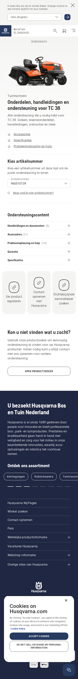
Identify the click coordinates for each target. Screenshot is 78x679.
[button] (10, 486)
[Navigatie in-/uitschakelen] (73, 30)
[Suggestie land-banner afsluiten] (73, 5)
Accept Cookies (39, 636)
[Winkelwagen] (64, 30)
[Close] (66, 600)
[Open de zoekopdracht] (55, 30)
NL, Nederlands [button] (21, 32)
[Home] (5, 30)
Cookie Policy (18, 628)
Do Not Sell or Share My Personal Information (39, 646)
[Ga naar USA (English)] (67, 17)
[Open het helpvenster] (69, 670)
